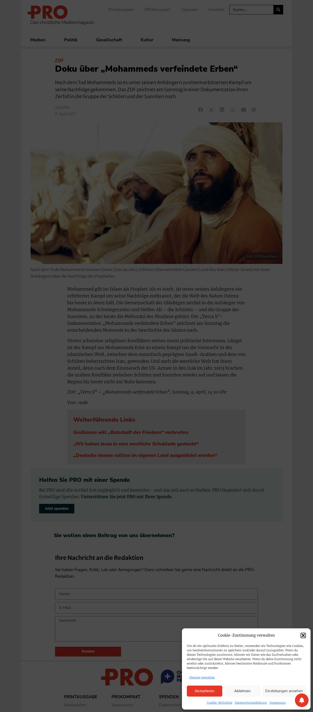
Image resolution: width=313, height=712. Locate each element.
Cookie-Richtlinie (219, 702)
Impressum (277, 702)
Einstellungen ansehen (284, 691)
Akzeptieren (204, 691)
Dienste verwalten (202, 677)
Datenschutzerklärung (251, 702)
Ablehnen (242, 691)
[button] (303, 635)
